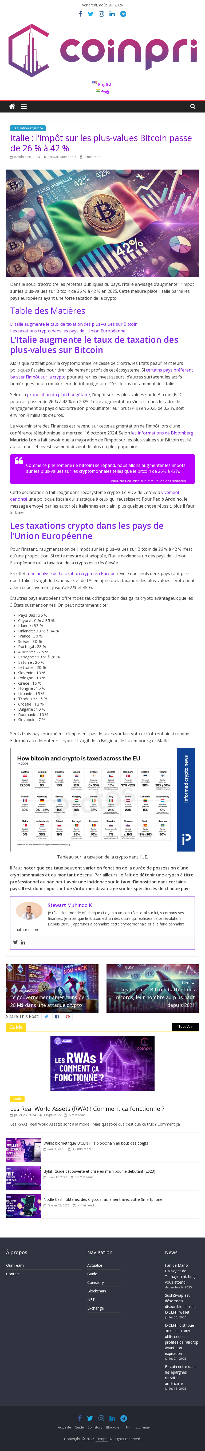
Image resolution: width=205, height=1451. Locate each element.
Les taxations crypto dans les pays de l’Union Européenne (67, 331)
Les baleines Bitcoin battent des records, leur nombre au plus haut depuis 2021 (155, 994)
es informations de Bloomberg (163, 433)
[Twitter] (15, 942)
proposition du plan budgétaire (58, 395)
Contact (13, 1273)
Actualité (94, 1265)
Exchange (95, 1308)
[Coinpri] (12, 106)
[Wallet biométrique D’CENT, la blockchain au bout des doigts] (23, 1140)
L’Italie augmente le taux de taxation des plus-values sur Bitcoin (73, 324)
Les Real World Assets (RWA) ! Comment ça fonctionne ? (87, 1108)
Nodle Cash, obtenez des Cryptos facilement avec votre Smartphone (103, 1199)
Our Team (15, 1265)
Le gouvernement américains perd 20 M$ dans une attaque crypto (49, 998)
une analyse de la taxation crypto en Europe (72, 573)
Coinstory (95, 1282)
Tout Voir (185, 1026)
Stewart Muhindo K (62, 157)
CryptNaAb (53, 1115)
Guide (17, 1099)
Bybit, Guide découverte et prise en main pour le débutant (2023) (99, 1171)
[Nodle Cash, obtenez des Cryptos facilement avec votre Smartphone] (23, 1196)
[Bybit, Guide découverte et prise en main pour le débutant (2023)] (23, 1168)
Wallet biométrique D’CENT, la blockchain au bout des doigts (96, 1143)
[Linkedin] (23, 942)
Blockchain (96, 1290)
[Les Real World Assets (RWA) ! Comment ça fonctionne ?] (102, 1038)
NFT (91, 1299)
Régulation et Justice (28, 128)
